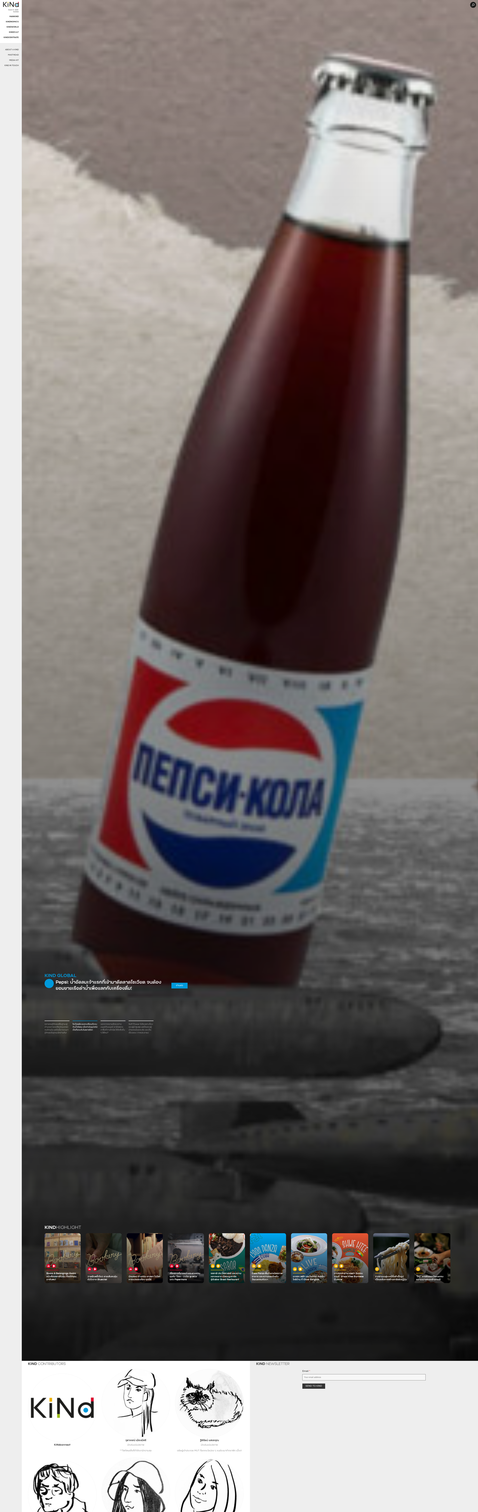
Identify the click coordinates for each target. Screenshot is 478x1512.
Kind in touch (11, 66)
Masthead (13, 55)
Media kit (14, 60)
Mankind (14, 17)
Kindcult (14, 32)
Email (306, 1371)
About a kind (12, 50)
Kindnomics (12, 22)
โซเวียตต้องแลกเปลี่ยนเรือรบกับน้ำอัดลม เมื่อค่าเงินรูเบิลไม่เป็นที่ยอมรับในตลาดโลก (85, 1027)
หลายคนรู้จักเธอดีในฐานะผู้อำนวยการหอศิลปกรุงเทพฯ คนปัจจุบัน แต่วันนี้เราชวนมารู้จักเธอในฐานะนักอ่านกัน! (56, 1028)
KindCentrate (11, 38)
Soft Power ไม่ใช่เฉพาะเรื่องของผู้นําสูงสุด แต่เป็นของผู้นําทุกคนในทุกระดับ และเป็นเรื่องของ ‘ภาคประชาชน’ (141, 1028)
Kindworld (13, 27)
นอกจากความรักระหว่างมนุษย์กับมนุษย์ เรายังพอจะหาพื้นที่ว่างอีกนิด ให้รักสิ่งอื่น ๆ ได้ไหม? (113, 1028)
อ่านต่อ (175, 985)
